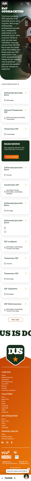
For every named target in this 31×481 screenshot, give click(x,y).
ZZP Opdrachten (7, 382)
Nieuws (4, 386)
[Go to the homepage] (5, 4)
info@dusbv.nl (24, 463)
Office (4, 410)
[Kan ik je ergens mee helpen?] (26, 476)
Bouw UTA (5, 399)
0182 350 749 (23, 461)
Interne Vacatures (8, 439)
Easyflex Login (7, 436)
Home (4, 375)
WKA (3, 434)
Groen (4, 403)
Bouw (3, 397)
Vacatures (5, 379)
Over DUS (5, 384)
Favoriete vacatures (8, 390)
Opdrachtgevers (7, 377)
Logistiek (5, 408)
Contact (4, 388)
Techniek (5, 406)
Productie (5, 412)
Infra (3, 401)
